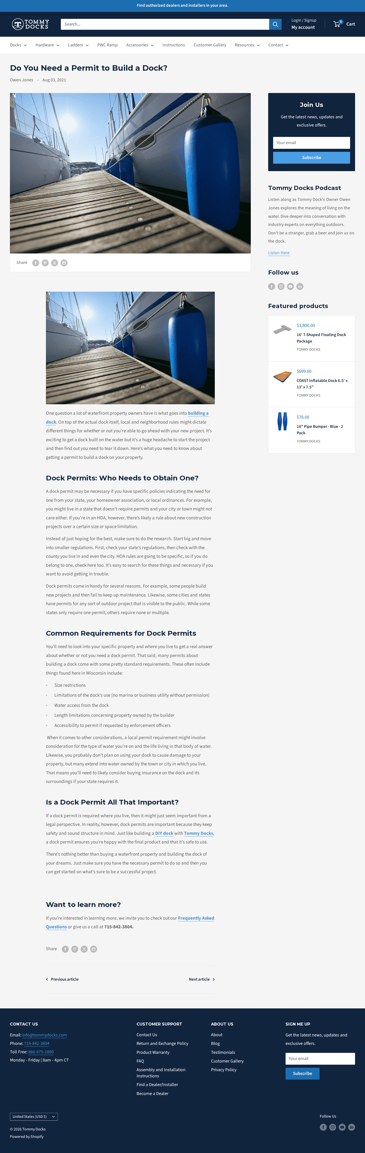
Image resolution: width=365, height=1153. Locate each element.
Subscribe (311, 158)
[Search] (275, 24)
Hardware (45, 45)
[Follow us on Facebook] (271, 286)
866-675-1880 (41, 1052)
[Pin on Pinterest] (45, 262)
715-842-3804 (36, 1043)
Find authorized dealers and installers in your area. (182, 5)
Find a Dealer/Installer (157, 1085)
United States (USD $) (30, 1116)
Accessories (137, 45)
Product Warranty (153, 1052)
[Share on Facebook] (35, 262)
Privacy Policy (223, 1070)
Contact (275, 45)
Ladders (75, 45)
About (216, 1035)
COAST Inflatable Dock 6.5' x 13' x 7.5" (322, 384)
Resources (244, 45)
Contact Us (147, 1035)
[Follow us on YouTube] (290, 286)
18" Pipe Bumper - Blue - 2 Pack (320, 430)
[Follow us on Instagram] (281, 286)
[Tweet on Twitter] (54, 262)
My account (303, 27)
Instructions (173, 45)
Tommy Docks (308, 349)
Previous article (65, 979)
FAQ (140, 1061)
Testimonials (223, 1052)
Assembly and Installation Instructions (161, 1073)
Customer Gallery (210, 45)
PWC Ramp (107, 45)
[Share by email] (64, 262)
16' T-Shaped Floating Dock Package (321, 338)
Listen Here (279, 253)
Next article (199, 979)
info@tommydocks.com (44, 1035)
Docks (15, 45)
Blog (215, 1043)
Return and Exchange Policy (162, 1043)
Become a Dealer (152, 1094)
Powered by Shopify (26, 1136)
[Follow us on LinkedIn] (299, 286)
